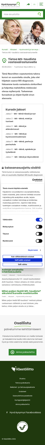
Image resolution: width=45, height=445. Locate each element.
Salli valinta (22, 264)
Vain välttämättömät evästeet (22, 257)
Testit (4, 296)
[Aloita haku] (39, 14)
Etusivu (22, 378)
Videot (4, 275)
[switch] (39, 227)
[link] (22, 277)
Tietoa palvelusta (22, 383)
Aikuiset (13, 49)
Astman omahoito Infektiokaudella (12, 270)
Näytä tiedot (33, 250)
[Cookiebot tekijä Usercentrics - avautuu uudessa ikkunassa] (32, 180)
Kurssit (5, 49)
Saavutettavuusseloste (22, 396)
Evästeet (22, 391)
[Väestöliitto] (22, 369)
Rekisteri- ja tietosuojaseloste (22, 387)
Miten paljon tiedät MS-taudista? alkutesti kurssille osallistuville (21, 292)
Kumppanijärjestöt (22, 400)
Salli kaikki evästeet (22, 260)
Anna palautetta (23, 404)
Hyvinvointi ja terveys (29, 49)
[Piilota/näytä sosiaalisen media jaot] (28, 4)
